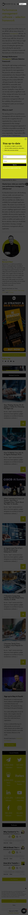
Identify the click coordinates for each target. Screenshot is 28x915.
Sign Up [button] (15, 164)
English (22, 4)
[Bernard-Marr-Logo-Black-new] (8, 3)
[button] (25, 139)
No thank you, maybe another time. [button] (12, 168)
